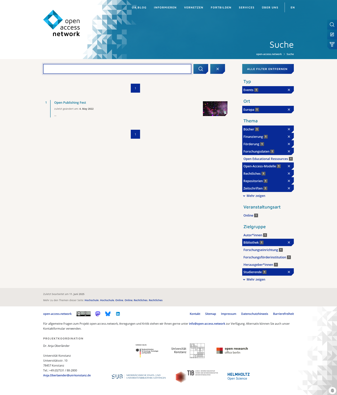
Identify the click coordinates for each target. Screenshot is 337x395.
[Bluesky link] (108, 313)
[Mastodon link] (97, 313)
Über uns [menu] (270, 7)
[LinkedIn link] (118, 313)
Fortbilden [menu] (221, 7)
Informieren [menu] (165, 7)
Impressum (228, 314)
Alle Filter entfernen (267, 68)
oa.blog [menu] (139, 7)
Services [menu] (247, 7)
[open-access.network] (61, 23)
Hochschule (92, 300)
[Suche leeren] (217, 69)
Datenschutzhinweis (254, 314)
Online (119, 300)
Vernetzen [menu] (193, 7)
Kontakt (195, 314)
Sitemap (210, 314)
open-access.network (269, 54)
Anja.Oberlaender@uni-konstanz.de (67, 375)
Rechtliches (141, 300)
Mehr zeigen (256, 196)
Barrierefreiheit (283, 314)
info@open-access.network (207, 324)
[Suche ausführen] (200, 69)
